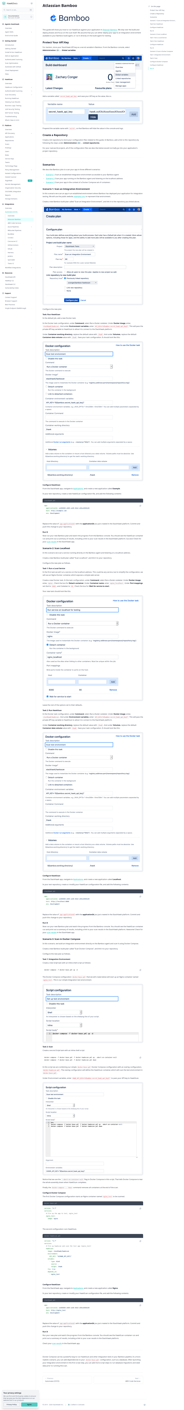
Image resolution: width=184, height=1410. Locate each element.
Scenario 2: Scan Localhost (158, 34)
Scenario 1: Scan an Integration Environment (163, 20)
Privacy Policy (12, 1404)
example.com (79, 196)
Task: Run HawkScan (156, 24)
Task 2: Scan (153, 58)
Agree (29, 1404)
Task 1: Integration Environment (160, 55)
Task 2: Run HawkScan (157, 41)
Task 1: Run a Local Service (158, 38)
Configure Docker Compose (159, 62)
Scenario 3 (50, 182)
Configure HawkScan (156, 27)
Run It (152, 31)
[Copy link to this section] (40, 42)
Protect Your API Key (157, 10)
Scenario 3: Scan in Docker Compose (161, 51)
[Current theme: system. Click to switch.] (145, 1405)
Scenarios (153, 17)
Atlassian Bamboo (110, 30)
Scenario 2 (50, 178)
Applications (78, 488)
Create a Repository (157, 14)
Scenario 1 (50, 174)
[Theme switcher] (32, 3)
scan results (51, 542)
